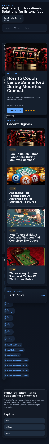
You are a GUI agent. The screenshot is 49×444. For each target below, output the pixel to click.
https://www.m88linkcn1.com (16, 360)
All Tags (17, 28)
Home (7, 28)
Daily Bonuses (8, 304)
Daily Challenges (9, 311)
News (27, 28)
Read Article (15, 110)
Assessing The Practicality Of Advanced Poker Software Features (22, 197)
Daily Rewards (8, 318)
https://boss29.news (13, 345)
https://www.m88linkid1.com (16, 365)
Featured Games (8, 332)
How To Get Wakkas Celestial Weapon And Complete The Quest (24, 237)
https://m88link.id (12, 355)
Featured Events (8, 325)
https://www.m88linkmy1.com (16, 370)
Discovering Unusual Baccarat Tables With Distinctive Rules (24, 276)
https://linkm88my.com (14, 350)
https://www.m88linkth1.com (16, 375)
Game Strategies (9, 339)
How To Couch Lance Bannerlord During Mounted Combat (23, 157)
